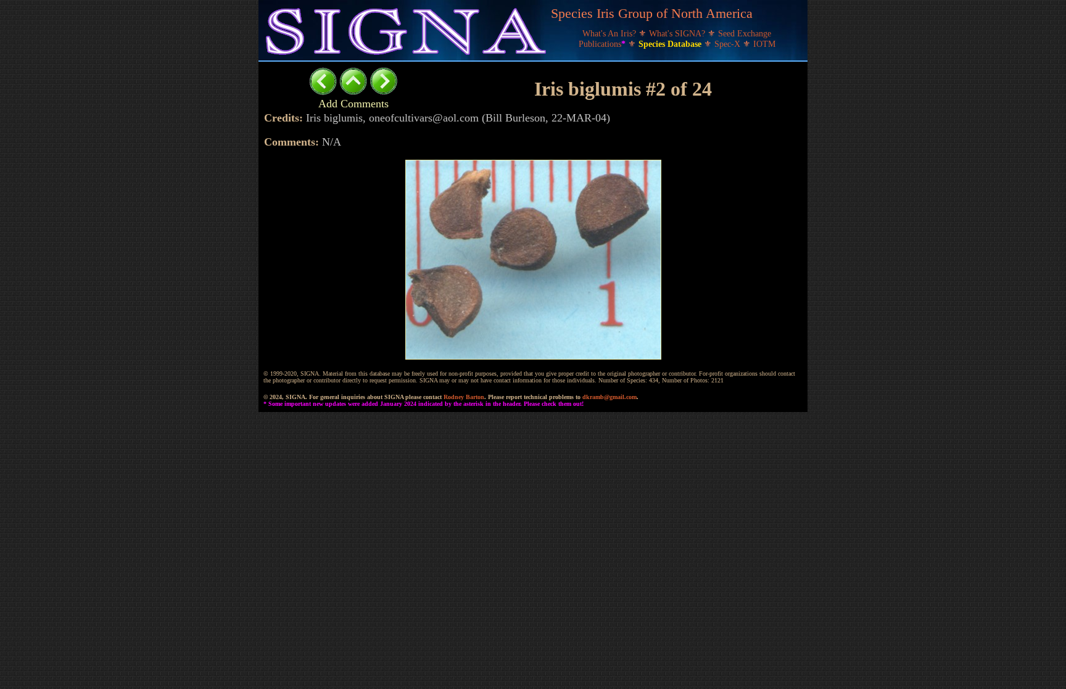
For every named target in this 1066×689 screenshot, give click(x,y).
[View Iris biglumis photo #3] (383, 91)
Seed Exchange (744, 33)
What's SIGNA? (678, 33)
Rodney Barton (464, 397)
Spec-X (728, 44)
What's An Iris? (610, 33)
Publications (602, 44)
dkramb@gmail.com (609, 397)
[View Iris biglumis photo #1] (323, 91)
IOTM (764, 44)
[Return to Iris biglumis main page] (353, 91)
